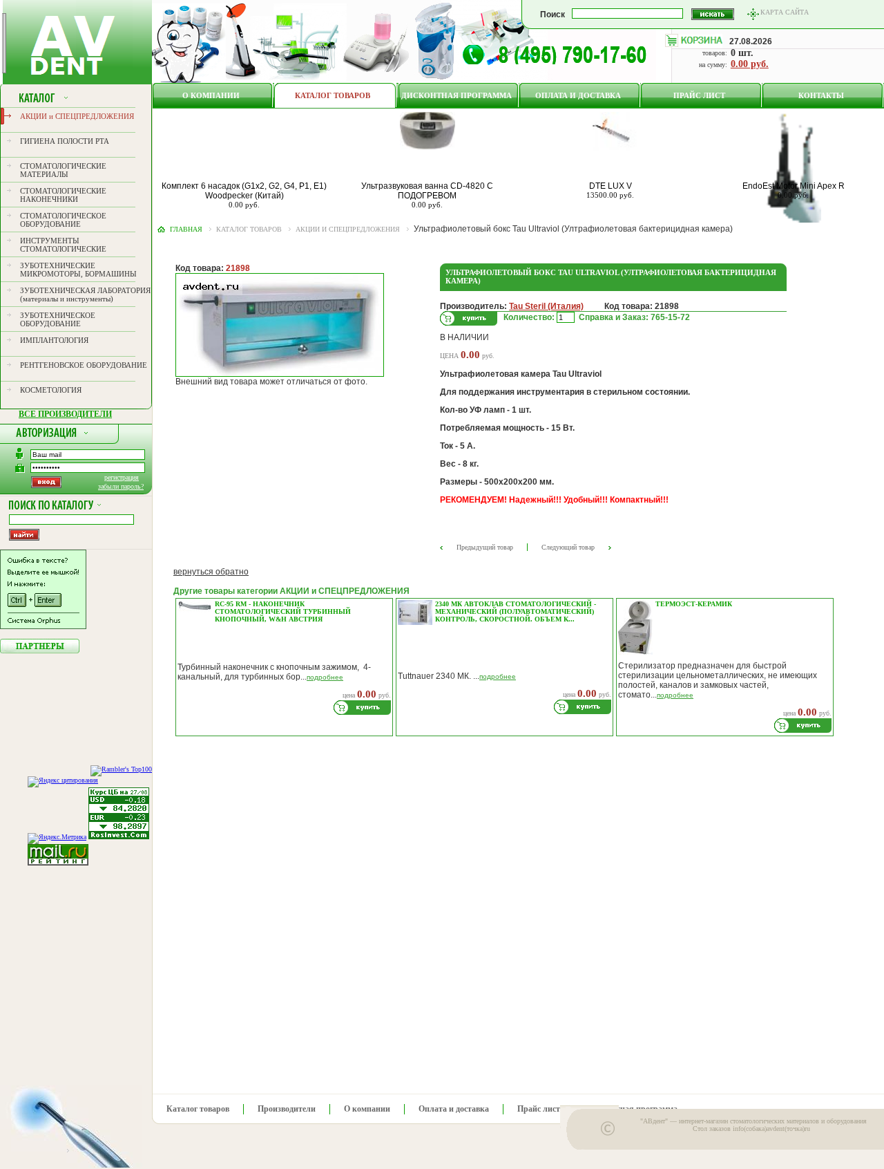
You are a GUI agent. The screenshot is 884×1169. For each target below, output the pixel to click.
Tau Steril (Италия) (546, 306)
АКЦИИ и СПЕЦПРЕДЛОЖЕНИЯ (77, 116)
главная (186, 229)
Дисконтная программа (456, 95)
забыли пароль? (121, 486)
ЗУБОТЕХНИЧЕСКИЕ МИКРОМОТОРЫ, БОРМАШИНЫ (78, 269)
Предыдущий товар (485, 547)
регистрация (121, 477)
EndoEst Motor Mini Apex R (793, 186)
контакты (821, 95)
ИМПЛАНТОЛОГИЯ (54, 340)
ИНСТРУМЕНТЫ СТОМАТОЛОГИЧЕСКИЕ (63, 244)
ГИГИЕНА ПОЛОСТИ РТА (64, 141)
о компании (211, 95)
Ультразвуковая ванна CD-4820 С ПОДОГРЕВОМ (427, 190)
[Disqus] (504, 911)
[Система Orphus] (43, 626)
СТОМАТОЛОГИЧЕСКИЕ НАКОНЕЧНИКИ (63, 195)
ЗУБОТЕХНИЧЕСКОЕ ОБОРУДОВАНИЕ (57, 319)
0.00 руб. (750, 64)
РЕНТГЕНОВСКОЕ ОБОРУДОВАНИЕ (83, 365)
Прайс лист (699, 95)
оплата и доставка (578, 95)
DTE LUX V (610, 186)
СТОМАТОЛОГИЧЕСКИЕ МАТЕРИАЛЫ (63, 170)
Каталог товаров (332, 95)
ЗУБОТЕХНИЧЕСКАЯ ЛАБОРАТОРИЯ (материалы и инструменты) (85, 294)
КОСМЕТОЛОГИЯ (50, 390)
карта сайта (784, 12)
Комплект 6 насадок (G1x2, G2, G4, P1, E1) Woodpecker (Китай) (244, 190)
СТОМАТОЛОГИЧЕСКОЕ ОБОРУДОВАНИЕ (63, 220)
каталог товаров (249, 229)
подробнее (325, 677)
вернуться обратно (211, 572)
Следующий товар (568, 547)
